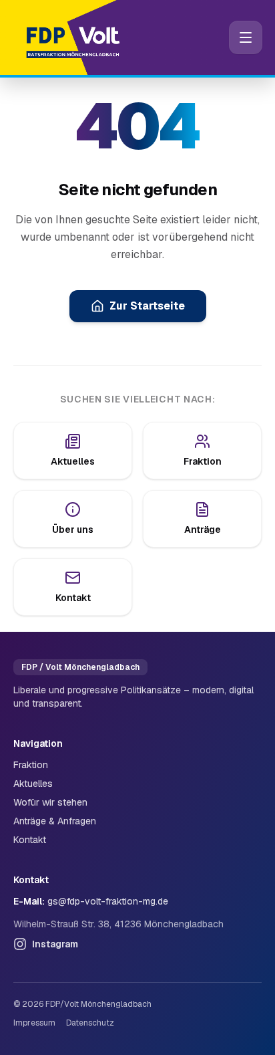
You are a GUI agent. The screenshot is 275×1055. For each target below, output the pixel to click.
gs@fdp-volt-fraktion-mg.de (107, 901)
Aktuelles (33, 784)
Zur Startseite (147, 306)
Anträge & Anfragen (54, 821)
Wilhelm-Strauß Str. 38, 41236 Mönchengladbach (118, 924)
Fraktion (30, 765)
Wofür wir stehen (50, 802)
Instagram (55, 944)
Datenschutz (90, 1023)
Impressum (34, 1023)
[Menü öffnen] (246, 37)
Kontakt (29, 840)
